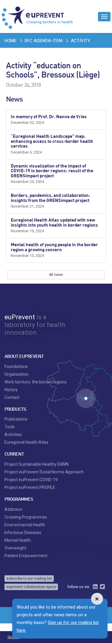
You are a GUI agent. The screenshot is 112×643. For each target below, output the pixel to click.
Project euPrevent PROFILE (29, 487)
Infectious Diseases (22, 532)
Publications (15, 419)
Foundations (16, 366)
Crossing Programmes (25, 517)
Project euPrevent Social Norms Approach (44, 472)
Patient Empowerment (25, 555)
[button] (97, 599)
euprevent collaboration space (31, 587)
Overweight (15, 548)
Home (10, 40)
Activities (13, 434)
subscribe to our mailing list (29, 578)
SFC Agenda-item (43, 40)
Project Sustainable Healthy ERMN (36, 464)
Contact (11, 397)
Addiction (13, 509)
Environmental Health (24, 524)
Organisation (16, 374)
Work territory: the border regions (35, 382)
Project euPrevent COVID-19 (31, 479)
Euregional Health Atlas (26, 442)
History (11, 389)
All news (56, 275)
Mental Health (17, 540)
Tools (9, 426)
